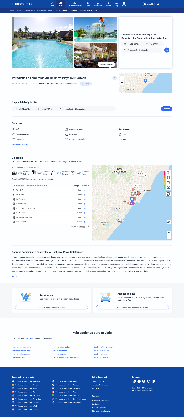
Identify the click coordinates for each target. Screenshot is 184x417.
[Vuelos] (22, 4)
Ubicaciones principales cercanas (30, 185)
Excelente (26, 172)
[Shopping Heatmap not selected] (168, 182)
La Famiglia (20, 199)
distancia (85, 186)
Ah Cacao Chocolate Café (25, 208)
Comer (44, 174)
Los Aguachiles (21, 222)
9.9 (20, 173)
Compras (65, 174)
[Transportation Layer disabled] (168, 194)
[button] (158, 4)
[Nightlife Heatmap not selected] (168, 172)
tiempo (76, 186)
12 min (79, 222)
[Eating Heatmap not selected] (168, 177)
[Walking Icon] (84, 190)
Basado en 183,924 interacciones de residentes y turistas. (33, 179)
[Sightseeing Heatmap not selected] (168, 187)
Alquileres (96, 388)
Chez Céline (20, 213)
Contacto (95, 404)
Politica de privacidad (100, 407)
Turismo (26, 174)
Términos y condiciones (101, 411)
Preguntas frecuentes (100, 400)
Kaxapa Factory (22, 204)
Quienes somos (98, 381)
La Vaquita (20, 195)
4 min (80, 208)
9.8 (59, 173)
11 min (79, 217)
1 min (80, 190)
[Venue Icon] (13, 190)
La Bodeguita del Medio (24, 217)
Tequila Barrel (21, 190)
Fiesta (83, 174)
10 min (79, 213)
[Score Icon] (14, 172)
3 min (80, 204)
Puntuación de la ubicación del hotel (26, 167)
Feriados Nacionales (100, 385)
